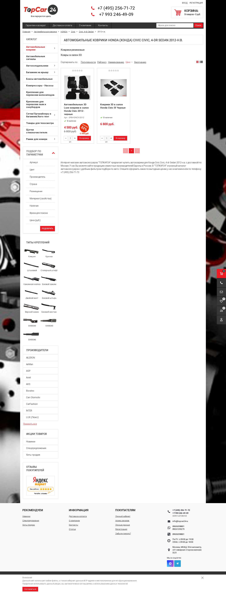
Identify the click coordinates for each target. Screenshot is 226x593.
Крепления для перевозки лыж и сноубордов (36, 104)
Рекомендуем (32, 510)
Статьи (72, 529)
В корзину (84, 138)
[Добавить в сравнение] (91, 75)
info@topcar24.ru (180, 521)
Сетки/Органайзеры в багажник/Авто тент (38, 115)
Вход (184, 3)
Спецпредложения (36, 448)
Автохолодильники (37, 65)
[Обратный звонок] (221, 282)
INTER (29, 410)
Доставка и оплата (62, 25)
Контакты (103, 25)
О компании (85, 25)
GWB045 (49, 326)
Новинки (30, 441)
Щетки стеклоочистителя (36, 131)
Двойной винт (32, 298)
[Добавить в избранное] (91, 80)
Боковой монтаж (49, 312)
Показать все (30, 424)
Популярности (88, 62)
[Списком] (201, 62)
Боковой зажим (49, 284)
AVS (28, 384)
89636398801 (178, 526)
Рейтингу (102, 62)
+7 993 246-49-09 (116, 14)
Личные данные (122, 525)
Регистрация (196, 3)
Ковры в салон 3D (71, 55)
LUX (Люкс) (32, 417)
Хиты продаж (33, 454)
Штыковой (32, 270)
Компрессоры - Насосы (39, 85)
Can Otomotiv (33, 397)
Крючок (49, 256)
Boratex (30, 390)
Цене (128, 62)
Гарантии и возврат (36, 25)
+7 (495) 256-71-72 (116, 8)
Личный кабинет (122, 516)
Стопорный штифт (49, 270)
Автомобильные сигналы (35, 57)
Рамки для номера (36, 139)
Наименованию (116, 62)
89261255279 (178, 529)
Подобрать (47, 228)
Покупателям (125, 510)
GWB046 (32, 339)
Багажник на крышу (37, 72)
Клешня (32, 256)
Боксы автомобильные (39, 79)
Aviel (28, 377)
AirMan (29, 364)
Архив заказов (122, 520)
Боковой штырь (49, 298)
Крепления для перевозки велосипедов (40, 93)
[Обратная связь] (221, 292)
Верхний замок (32, 312)
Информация (78, 510)
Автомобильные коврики (35, 48)
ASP (28, 371)
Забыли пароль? (123, 533)
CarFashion (32, 404)
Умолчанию (140, 62)
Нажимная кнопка (31, 284)
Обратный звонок (179, 516)
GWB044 (32, 326)
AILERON (30, 357)
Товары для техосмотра (40, 123)
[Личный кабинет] (221, 319)
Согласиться (30, 589)
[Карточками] (197, 62)
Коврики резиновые (73, 49)
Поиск (198, 25)
